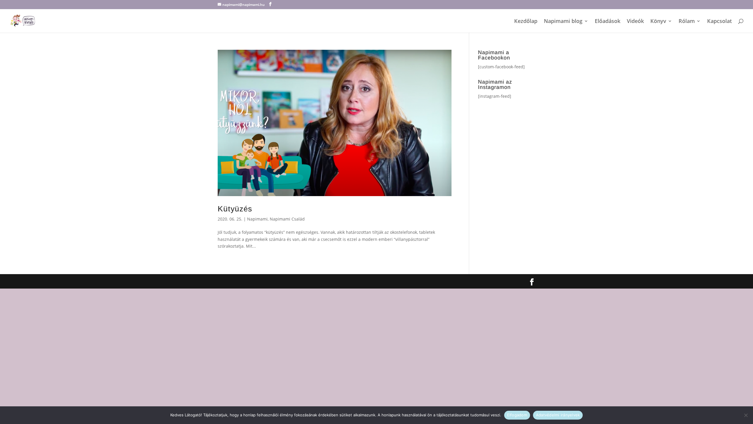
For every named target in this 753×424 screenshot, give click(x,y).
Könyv (658, 21)
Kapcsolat (719, 21)
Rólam (687, 21)
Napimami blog (563, 21)
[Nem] (746, 415)
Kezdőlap (525, 21)
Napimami (257, 219)
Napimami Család (287, 219)
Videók (635, 21)
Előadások (607, 21)
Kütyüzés (235, 208)
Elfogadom (517, 415)
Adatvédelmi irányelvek (558, 415)
